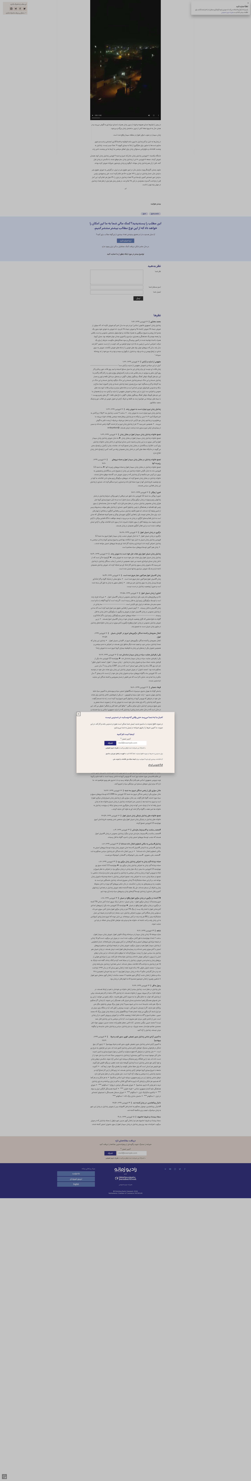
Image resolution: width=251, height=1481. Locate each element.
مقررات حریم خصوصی (112, 748)
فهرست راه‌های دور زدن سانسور (115, 754)
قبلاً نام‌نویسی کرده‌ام (155, 765)
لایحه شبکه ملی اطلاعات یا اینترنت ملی (124, 759)
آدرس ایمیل (125, 739)
